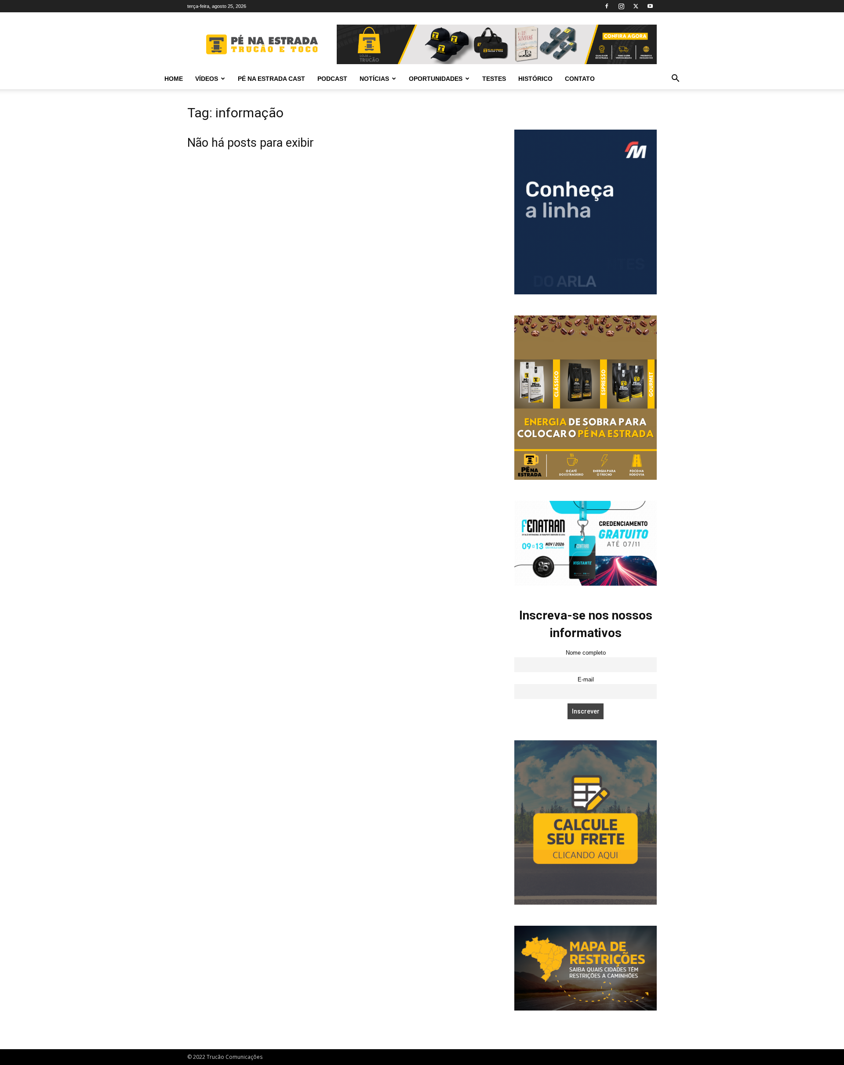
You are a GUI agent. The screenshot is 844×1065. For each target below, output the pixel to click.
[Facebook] (606, 6)
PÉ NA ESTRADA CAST (271, 78)
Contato (580, 78)
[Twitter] (635, 6)
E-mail (586, 680)
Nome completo (586, 653)
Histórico (535, 78)
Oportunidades (435, 78)
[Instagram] (621, 6)
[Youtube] (650, 6)
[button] (675, 79)
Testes (494, 78)
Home (173, 78)
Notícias (374, 78)
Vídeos (206, 78)
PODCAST (332, 78)
